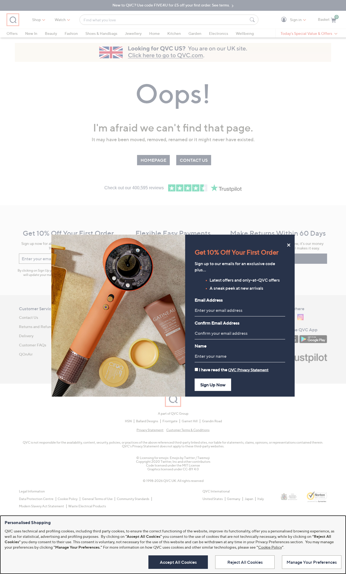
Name (201, 346)
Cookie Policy (270, 547)
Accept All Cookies (178, 562)
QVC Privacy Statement (248, 369)
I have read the (233, 369)
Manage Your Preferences (312, 562)
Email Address (209, 300)
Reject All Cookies (245, 562)
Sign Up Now (212, 384)
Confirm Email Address (217, 323)
